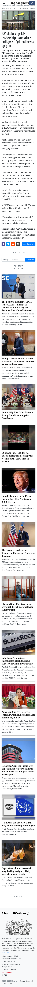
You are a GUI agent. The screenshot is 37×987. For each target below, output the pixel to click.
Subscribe (30, 260)
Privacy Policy (7, 983)
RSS (5, 975)
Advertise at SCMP (8, 961)
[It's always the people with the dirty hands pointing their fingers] (18, 807)
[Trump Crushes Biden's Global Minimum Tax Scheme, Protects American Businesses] (18, 343)
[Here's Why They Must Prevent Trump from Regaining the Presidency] (18, 397)
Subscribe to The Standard (11, 959)
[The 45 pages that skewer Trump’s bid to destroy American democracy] (18, 534)
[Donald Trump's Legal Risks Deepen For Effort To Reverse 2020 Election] (18, 481)
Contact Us (24, 981)
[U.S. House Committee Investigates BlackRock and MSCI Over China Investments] (18, 642)
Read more (5, 952)
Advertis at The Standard (11, 964)
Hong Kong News (18, 3)
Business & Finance (9, 970)
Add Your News (7, 972)
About (30, 981)
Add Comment (29, 244)
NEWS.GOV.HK (7, 967)
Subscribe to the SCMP (10, 956)
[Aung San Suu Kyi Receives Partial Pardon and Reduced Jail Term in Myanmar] (18, 696)
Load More (18, 896)
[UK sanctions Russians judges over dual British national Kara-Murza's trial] (18, 588)
